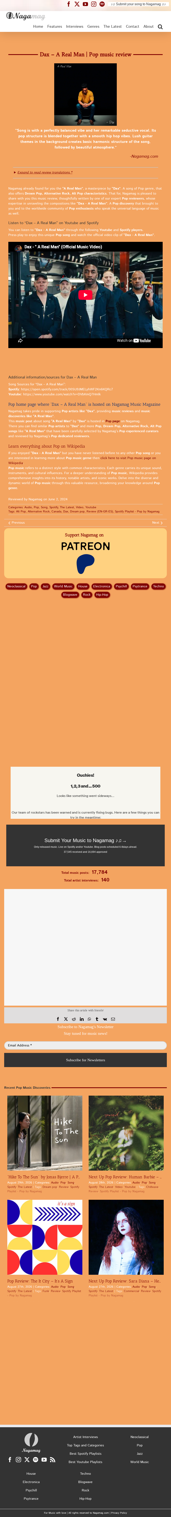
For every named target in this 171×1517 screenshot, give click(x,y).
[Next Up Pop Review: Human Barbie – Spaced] (126, 1133)
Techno (158, 586)
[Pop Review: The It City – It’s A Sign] (44, 1237)
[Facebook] (58, 1019)
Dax (65, 511)
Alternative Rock (39, 511)
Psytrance (140, 586)
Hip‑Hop (102, 594)
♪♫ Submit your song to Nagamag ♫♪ (138, 4)
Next (155, 522)
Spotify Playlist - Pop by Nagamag (137, 511)
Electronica (101, 586)
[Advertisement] (85, 39)
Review (63, 1187)
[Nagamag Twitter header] (78, 4)
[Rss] (52, 1459)
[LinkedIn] (82, 1019)
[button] (160, 26)
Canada (56, 511)
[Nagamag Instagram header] (95, 4)
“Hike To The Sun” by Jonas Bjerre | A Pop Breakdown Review (63, 1176)
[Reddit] (74, 1019)
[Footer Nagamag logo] (31, 1433)
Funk (46, 1291)
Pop (36, 507)
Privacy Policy (119, 1513)
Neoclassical (16, 586)
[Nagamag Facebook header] (70, 4)
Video (79, 507)
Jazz (45, 586)
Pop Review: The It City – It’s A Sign (40, 1281)
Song (44, 507)
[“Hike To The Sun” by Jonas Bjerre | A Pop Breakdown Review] (44, 1133)
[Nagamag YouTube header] (87, 4)
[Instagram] (18, 1459)
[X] (66, 1019)
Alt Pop (21, 511)
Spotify (53, 507)
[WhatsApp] (89, 1019)
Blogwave (70, 594)
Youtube (90, 507)
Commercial (131, 1291)
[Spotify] (35, 1459)
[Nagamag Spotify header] (103, 4)
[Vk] (105, 1019)
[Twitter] (27, 1459)
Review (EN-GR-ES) (100, 511)
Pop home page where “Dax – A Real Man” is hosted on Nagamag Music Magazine (84, 404)
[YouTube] (44, 1459)
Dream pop (77, 511)
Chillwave (152, 1187)
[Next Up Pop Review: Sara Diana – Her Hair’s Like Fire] (126, 1237)
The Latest (67, 507)
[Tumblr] (97, 1019)
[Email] (113, 1019)
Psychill (121, 586)
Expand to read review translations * (45, 172)
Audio (28, 507)
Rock (87, 594)
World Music (63, 586)
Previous (18, 522)
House (83, 586)
